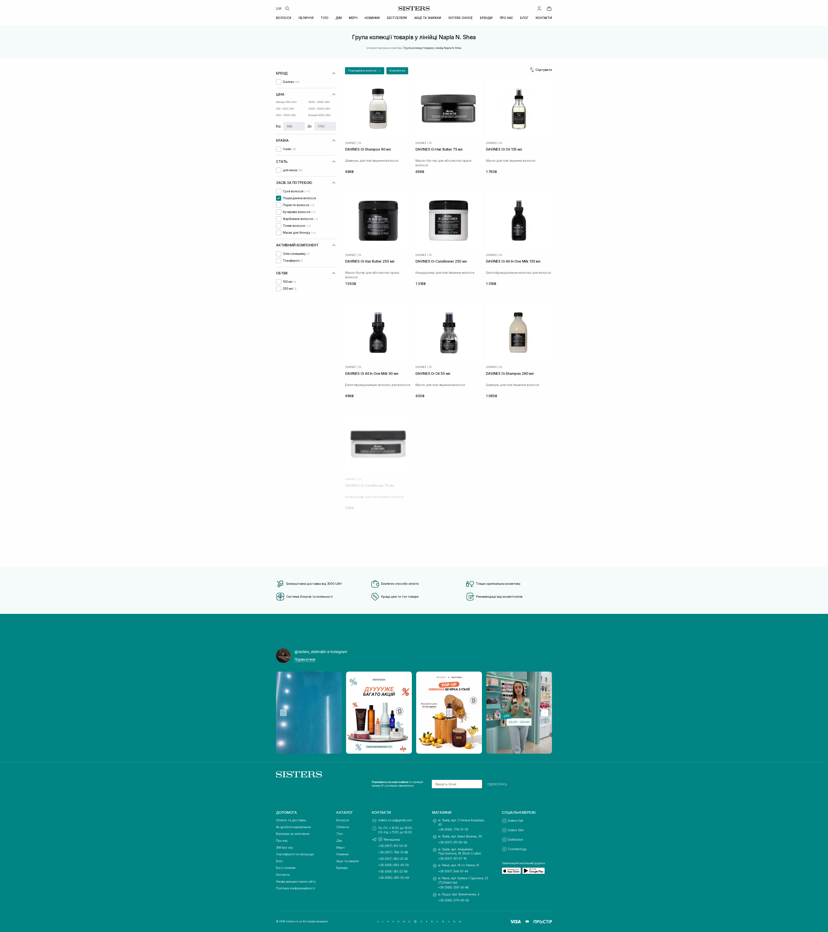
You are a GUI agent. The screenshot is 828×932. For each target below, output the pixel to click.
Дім (339, 840)
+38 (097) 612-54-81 (392, 846)
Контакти (283, 874)
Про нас (282, 840)
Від (278, 126)
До (309, 126)
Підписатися (305, 659)
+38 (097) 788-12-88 (393, 852)
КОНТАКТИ (544, 18)
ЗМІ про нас (284, 847)
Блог (279, 861)
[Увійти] (539, 8)
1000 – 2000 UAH (319, 102)
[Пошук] (287, 8)
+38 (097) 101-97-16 (452, 858)
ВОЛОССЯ (283, 18)
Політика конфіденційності (295, 888)
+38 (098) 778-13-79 (453, 829)
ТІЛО (324, 18)
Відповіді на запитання (292, 834)
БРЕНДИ (486, 18)
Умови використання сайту (296, 881)
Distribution (515, 839)
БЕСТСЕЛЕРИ (397, 18)
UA (278, 8)
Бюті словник (285, 868)
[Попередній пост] (283, 712)
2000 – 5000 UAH (319, 108)
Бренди (342, 868)
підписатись (497, 784)
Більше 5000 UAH (319, 115)
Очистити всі (397, 70)
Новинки (342, 854)
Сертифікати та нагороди (295, 854)
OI (359, 143)
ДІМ (339, 18)
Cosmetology (517, 849)
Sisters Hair (515, 820)
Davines (350, 143)
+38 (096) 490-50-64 (393, 877)
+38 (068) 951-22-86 (393, 871)
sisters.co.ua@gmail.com (395, 820)
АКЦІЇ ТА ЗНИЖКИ (427, 18)
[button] (364, 70)
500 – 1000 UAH (286, 115)
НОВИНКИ (372, 18)
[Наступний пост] (544, 712)
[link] (549, 8)
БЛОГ (524, 18)
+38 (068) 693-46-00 (393, 865)
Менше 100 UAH (286, 102)
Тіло (339, 834)
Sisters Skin (516, 830)
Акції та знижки (347, 861)
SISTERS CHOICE (460, 18)
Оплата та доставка (291, 820)
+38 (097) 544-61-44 (453, 871)
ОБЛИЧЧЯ (306, 18)
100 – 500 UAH (285, 108)
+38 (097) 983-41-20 (393, 858)
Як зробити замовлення (293, 827)
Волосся (342, 820)
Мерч (340, 847)
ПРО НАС (506, 18)
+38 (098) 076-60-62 (453, 900)
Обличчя (342, 827)
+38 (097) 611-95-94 (452, 842)
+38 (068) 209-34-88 (453, 887)
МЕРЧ (353, 18)
